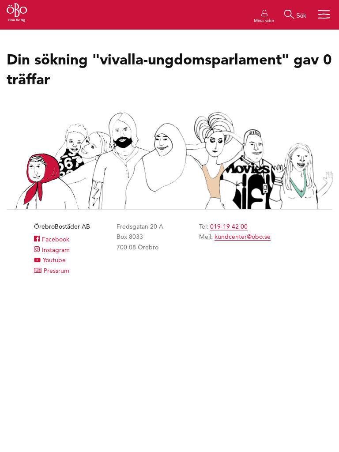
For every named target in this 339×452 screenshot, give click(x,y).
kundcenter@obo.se (243, 237)
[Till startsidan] (17, 13)
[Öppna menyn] (324, 14)
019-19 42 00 (229, 226)
